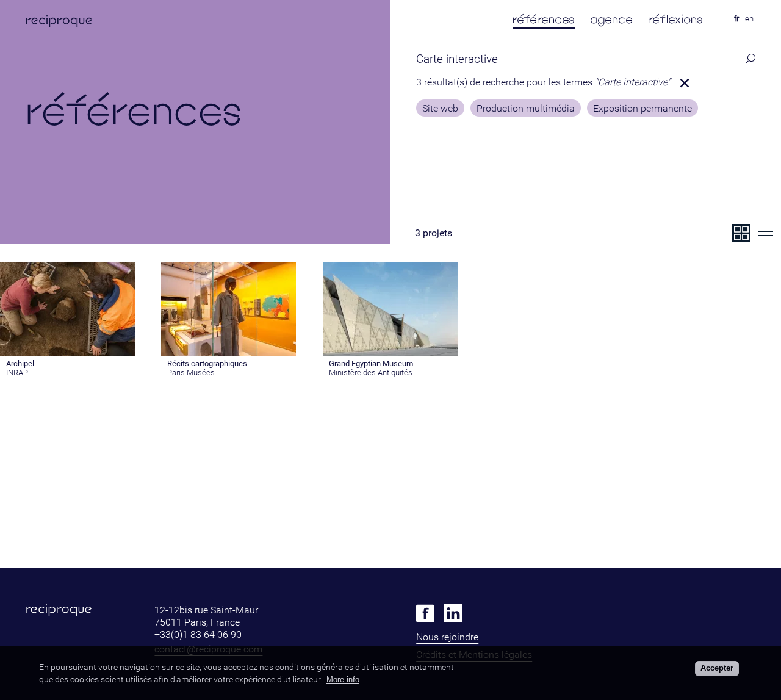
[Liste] (766, 233)
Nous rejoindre (447, 637)
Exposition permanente (642, 109)
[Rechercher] (746, 59)
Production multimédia (526, 109)
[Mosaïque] (741, 233)
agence (611, 19)
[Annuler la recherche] (684, 83)
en (749, 18)
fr (736, 18)
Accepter (716, 668)
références (544, 19)
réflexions (675, 19)
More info (342, 679)
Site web (440, 109)
